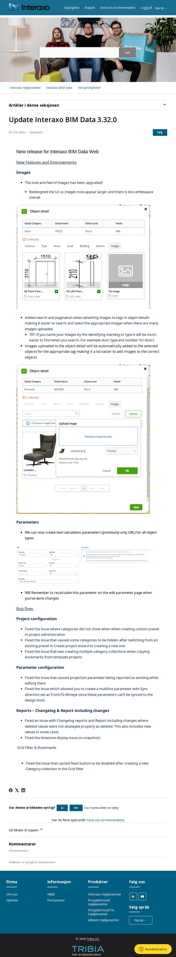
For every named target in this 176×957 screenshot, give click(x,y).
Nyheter (12, 900)
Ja (62, 808)
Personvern (56, 900)
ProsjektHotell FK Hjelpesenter (101, 912)
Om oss (12, 894)
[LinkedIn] (23, 790)
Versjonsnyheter (89, 88)
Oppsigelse (71, 8)
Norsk (160, 8)
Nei (76, 808)
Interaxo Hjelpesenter (26, 88)
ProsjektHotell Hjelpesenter (99, 902)
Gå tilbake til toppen (24, 830)
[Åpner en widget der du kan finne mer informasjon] (153, 949)
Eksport (90, 8)
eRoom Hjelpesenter (103, 920)
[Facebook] (11, 790)
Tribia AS (93, 939)
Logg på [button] (146, 8)
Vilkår (51, 894)
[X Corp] (17, 790)
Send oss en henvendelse (117, 8)
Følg (160, 132)
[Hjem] (29, 10)
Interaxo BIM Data (59, 88)
